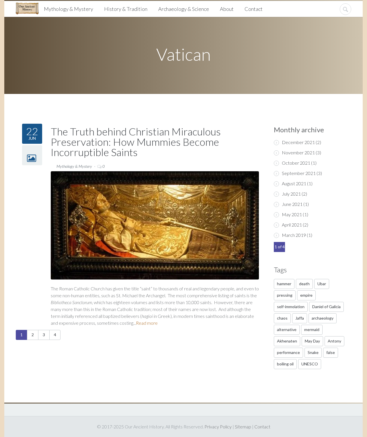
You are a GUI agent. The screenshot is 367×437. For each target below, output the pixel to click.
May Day (312, 340)
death (304, 283)
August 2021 (294, 183)
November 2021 (298, 152)
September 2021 (299, 173)
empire (306, 295)
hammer (284, 283)
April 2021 (292, 224)
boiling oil (285, 363)
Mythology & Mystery (68, 9)
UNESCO (309, 363)
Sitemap (243, 426)
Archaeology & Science (183, 9)
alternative (286, 329)
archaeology (322, 318)
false (330, 352)
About (227, 9)
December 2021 (298, 142)
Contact (254, 9)
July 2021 (291, 193)
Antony (334, 340)
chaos (282, 318)
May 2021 (292, 214)
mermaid (311, 329)
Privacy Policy (218, 426)
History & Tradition (125, 9)
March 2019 (294, 235)
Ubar (321, 283)
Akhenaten (287, 340)
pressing (284, 295)
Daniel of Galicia (326, 306)
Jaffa (299, 318)
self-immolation (290, 306)
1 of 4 (280, 246)
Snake (313, 352)
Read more (147, 323)
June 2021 (292, 204)
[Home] (29, 7)
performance (288, 352)
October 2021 (296, 163)
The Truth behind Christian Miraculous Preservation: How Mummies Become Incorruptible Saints (136, 141)
